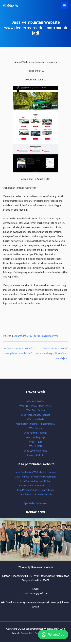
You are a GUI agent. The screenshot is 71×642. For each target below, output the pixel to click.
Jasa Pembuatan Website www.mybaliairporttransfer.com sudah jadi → (53, 349)
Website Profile (35, 401)
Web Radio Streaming (35, 432)
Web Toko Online (35, 410)
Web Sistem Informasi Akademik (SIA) (35, 423)
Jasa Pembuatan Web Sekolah (35, 494)
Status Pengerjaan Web (45, 335)
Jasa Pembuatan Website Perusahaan (35, 472)
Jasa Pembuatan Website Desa (35, 485)
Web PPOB (35, 446)
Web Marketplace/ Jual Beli (35, 414)
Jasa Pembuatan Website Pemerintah (35, 476)
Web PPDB (35, 441)
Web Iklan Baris (35, 419)
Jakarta (18, 335)
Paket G (27, 335)
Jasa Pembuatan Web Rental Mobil (35, 490)
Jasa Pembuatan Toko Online (35, 481)
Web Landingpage (35, 437)
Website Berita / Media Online (35, 405)
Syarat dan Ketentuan (35, 503)
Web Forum (35, 428)
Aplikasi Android (35, 455)
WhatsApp (56, 633)
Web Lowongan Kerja (35, 450)
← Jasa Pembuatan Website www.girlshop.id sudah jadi (19, 349)
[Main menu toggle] (64, 5)
